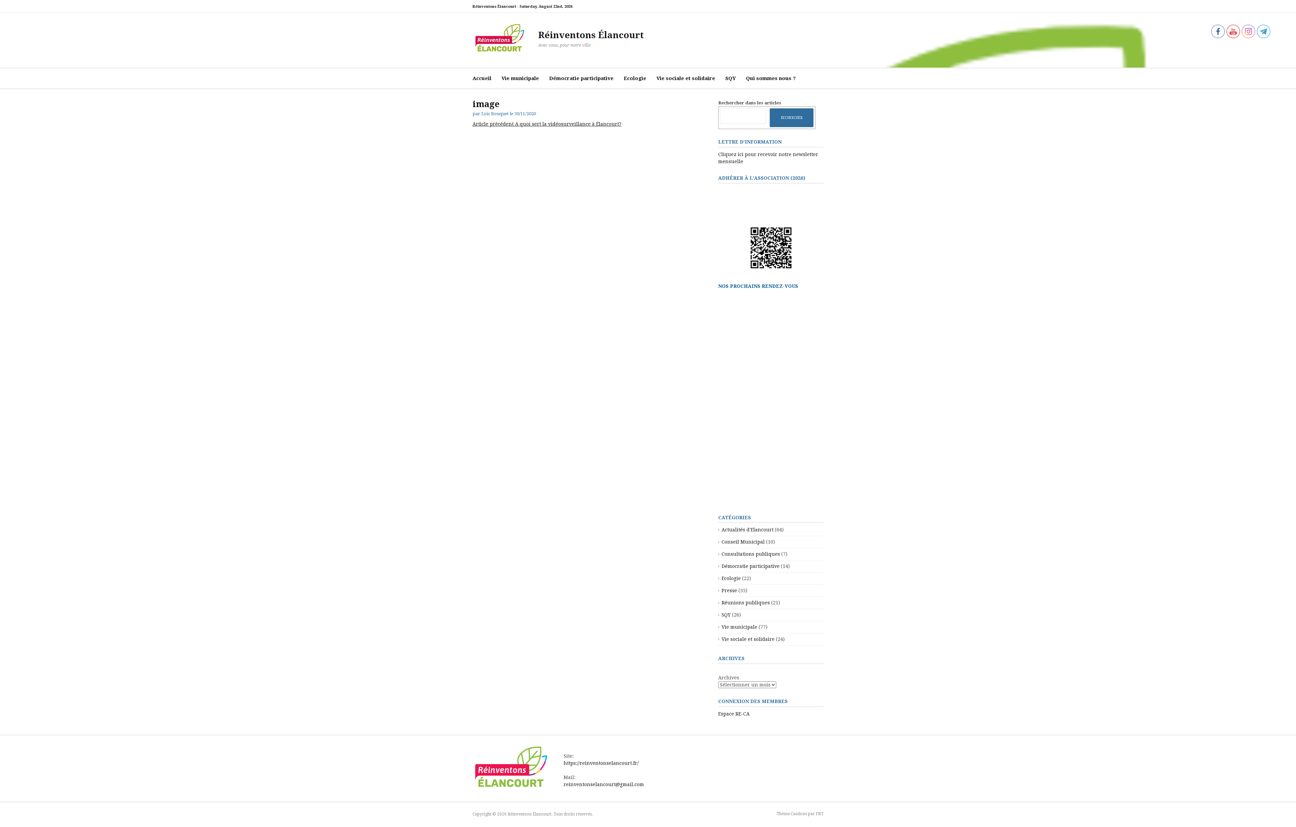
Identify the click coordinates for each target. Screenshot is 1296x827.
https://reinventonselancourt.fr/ (601, 763)
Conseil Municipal (743, 542)
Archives (728, 677)
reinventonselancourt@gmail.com (604, 784)
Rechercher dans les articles (749, 102)
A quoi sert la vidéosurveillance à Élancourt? (547, 124)
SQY (730, 78)
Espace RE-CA (734, 714)
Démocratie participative (581, 78)
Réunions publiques (746, 602)
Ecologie (635, 78)
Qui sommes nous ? (771, 78)
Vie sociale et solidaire (685, 78)
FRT (820, 813)
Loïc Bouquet (495, 113)
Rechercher (792, 118)
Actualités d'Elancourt (748, 529)
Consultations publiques (751, 554)
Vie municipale (520, 78)
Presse (729, 590)
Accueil (482, 78)
